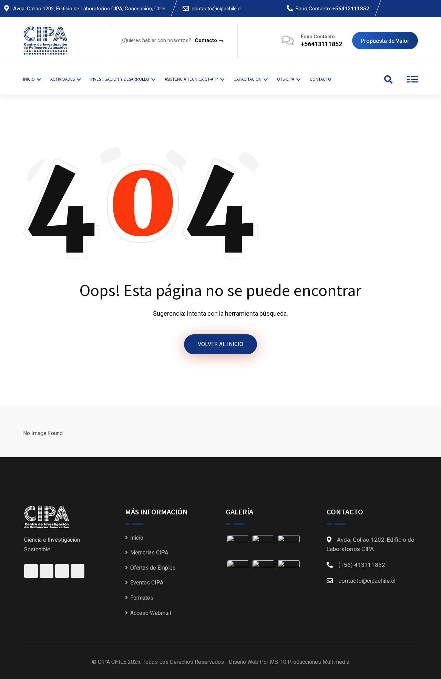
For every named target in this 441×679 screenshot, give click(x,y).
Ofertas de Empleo (153, 567)
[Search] (388, 80)
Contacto (206, 40)
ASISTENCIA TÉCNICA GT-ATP (191, 79)
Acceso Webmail (150, 613)
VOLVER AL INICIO (220, 344)
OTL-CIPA (285, 79)
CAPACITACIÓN (247, 79)
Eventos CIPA (146, 582)
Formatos (141, 597)
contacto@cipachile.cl (217, 9)
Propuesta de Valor (385, 41)
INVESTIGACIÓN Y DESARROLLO (119, 79)
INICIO (29, 79)
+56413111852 (350, 9)
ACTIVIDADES (62, 79)
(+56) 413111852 (361, 564)
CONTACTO (320, 79)
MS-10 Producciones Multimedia (309, 662)
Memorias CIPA (149, 552)
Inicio (136, 537)
